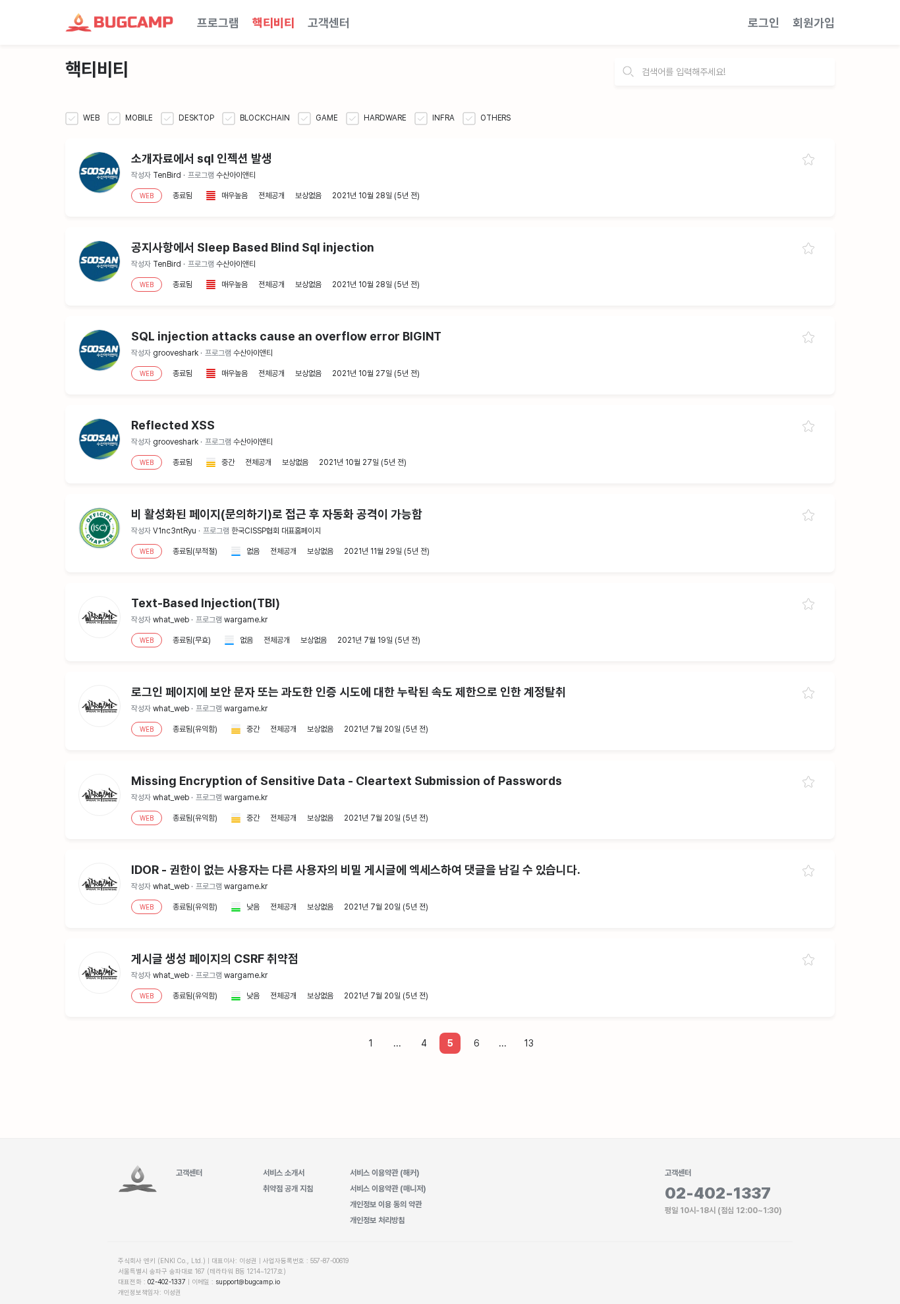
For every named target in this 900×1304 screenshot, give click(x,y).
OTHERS (494, 117)
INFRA (442, 117)
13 (529, 1043)
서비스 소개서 (283, 1173)
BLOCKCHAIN (264, 117)
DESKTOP (195, 117)
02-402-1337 (167, 1282)
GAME (326, 117)
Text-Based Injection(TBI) (205, 603)
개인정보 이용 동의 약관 (386, 1204)
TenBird (167, 175)
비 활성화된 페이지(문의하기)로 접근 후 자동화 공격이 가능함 (276, 514)
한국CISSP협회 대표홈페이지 (276, 530)
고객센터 (329, 23)
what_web (171, 619)
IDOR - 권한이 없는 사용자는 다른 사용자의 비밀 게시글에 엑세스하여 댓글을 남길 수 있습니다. (355, 870)
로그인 (763, 23)
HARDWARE (384, 117)
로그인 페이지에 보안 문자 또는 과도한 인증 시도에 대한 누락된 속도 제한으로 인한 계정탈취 (348, 692)
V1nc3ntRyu (174, 530)
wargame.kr (245, 619)
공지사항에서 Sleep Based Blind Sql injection (252, 247)
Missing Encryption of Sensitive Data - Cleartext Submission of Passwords (346, 781)
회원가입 (814, 23)
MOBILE (138, 117)
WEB (90, 117)
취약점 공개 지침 (288, 1188)
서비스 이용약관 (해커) (385, 1173)
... (397, 1043)
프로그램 (218, 23)
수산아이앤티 (236, 175)
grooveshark (175, 353)
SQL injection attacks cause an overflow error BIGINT (286, 336)
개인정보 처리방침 (377, 1220)
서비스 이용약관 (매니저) (388, 1188)
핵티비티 (273, 23)
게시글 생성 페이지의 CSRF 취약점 (214, 958)
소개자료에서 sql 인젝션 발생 (201, 158)
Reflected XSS (173, 425)
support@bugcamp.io (247, 1282)
